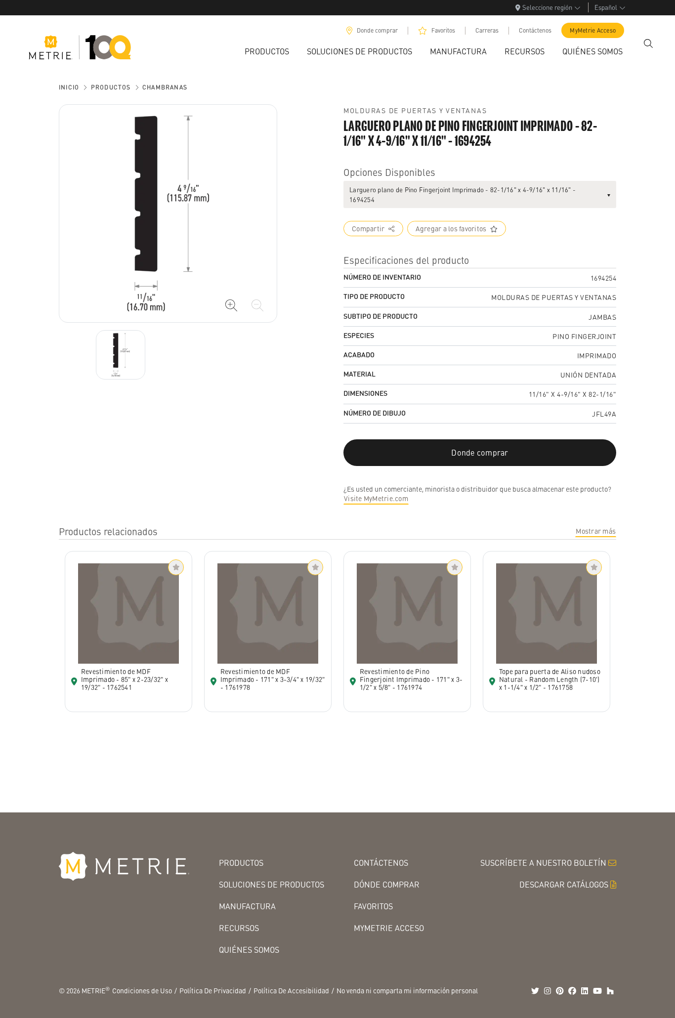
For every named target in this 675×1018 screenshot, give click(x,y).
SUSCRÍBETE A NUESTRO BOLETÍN (543, 862)
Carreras (487, 30)
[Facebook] (572, 991)
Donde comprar (377, 30)
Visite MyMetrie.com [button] (376, 498)
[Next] (120, 355)
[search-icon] (648, 43)
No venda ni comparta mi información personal (407, 990)
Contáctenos (535, 30)
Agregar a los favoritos (451, 228)
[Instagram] (547, 991)
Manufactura (247, 906)
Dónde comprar (387, 884)
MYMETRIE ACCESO (389, 928)
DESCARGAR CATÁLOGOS (563, 884)
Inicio (69, 87)
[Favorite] (176, 567)
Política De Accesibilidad (291, 990)
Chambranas (164, 87)
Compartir (368, 228)
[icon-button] (231, 305)
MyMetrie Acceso (593, 30)
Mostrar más (596, 530)
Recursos (239, 928)
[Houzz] (610, 991)
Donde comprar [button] (479, 452)
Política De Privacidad (212, 990)
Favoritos (443, 30)
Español (605, 7)
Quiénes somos (249, 949)
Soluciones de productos (271, 884)
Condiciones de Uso (142, 990)
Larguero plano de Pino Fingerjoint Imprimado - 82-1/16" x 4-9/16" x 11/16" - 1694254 (462, 194)
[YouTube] (597, 991)
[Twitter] (535, 991)
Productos (111, 87)
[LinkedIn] (584, 991)
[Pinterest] (560, 991)
